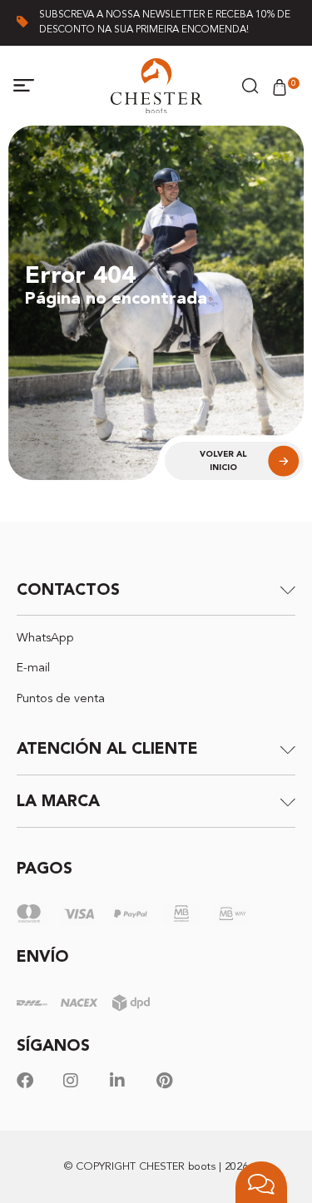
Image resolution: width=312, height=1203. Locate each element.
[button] (24, 85)
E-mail (33, 668)
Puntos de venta (61, 699)
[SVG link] (156, 86)
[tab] (156, 589)
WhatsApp (45, 638)
